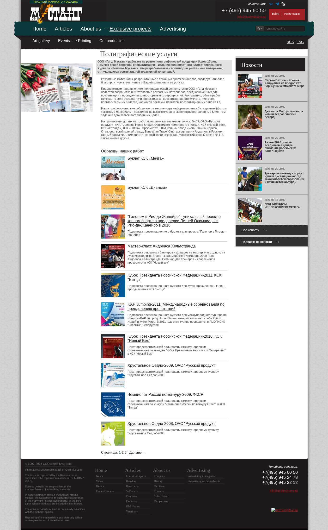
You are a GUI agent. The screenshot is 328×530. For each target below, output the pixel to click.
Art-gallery (41, 41)
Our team (159, 486)
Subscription (161, 496)
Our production (112, 41)
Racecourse (132, 486)
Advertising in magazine (202, 476)
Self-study (132, 491)
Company (159, 476)
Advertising (173, 29)
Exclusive (131, 501)
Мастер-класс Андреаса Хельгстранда (162, 246)
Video (99, 481)
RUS (290, 42)
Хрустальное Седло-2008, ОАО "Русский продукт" (172, 424)
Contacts (159, 491)
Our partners (161, 501)
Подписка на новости (261, 241)
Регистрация (292, 13)
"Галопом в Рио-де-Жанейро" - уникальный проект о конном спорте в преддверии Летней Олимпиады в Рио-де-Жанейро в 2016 (174, 221)
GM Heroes (133, 506)
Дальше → (137, 452)
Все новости (254, 229)
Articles (63, 29)
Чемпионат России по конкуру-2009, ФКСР (165, 394)
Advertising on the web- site (204, 481)
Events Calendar (105, 491)
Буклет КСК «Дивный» (147, 187)
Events (64, 41)
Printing (84, 41)
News (99, 476)
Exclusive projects (130, 29)
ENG (300, 42)
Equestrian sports (136, 476)
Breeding (131, 481)
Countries (131, 496)
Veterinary (132, 511)
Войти (275, 13)
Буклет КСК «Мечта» (146, 158)
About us (90, 29)
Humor (100, 486)
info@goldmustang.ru (251, 17)
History (158, 481)
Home (39, 29)
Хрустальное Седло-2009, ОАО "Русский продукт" (172, 365)
